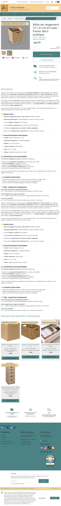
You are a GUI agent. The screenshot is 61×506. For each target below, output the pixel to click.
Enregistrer (17, 57)
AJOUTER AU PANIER (46, 54)
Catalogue (4, 437)
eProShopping (31, 488)
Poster (26, 57)
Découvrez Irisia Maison (7, 441)
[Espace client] (52, 2)
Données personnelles (26, 444)
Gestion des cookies (25, 441)
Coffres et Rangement (39, 37)
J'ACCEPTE (55, 498)
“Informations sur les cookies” (13, 502)
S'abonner (43, 481)
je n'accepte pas (42, 498)
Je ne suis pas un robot (19, 483)
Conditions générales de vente (9, 443)
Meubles (10, 18)
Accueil (4, 18)
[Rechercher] (59, 8)
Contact (47, 2)
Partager (7, 57)
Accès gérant (56, 488)
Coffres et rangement (19, 18)
